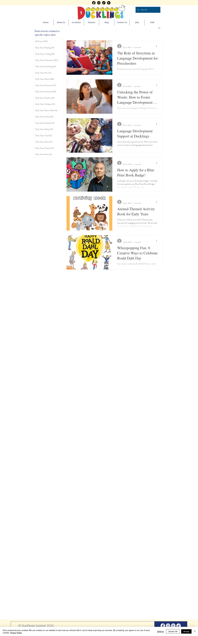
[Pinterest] (108, 2)
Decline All (172, 631)
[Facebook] (93, 2)
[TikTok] (103, 2)
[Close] (194, 631)
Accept (186, 631)
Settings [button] (160, 631)
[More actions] (157, 46)
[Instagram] (98, 2)
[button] (159, 28)
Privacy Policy (16, 632)
